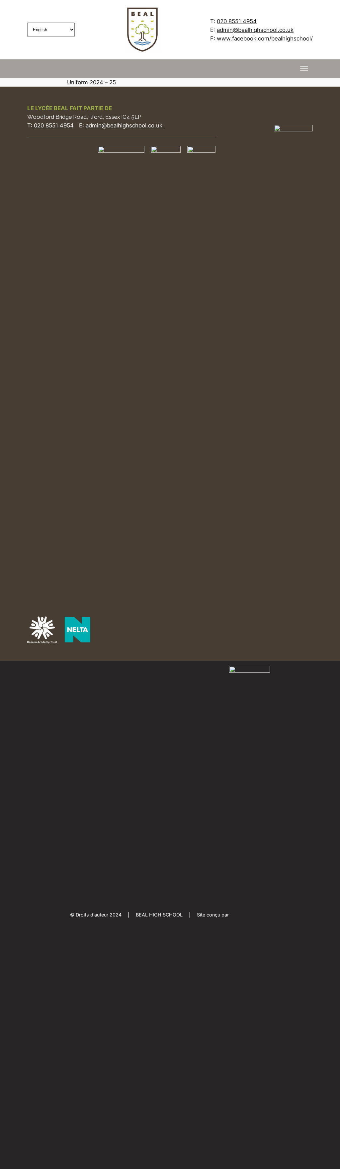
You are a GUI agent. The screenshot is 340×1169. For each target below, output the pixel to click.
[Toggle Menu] (304, 68)
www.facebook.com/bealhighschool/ (265, 38)
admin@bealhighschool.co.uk (255, 30)
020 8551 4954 (237, 21)
